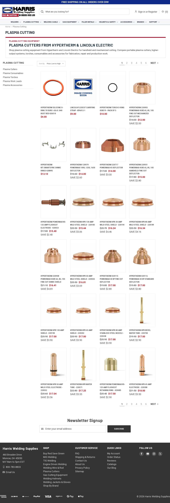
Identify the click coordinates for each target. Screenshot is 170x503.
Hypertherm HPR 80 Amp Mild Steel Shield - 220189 (141, 223)
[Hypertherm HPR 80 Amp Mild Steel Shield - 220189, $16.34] (142, 202)
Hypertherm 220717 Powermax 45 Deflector (111, 166)
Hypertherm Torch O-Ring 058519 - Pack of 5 (112, 109)
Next (153, 63)
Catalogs (111, 464)
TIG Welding (49, 460)
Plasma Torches (10, 77)
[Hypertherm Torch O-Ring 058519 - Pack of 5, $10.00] (112, 88)
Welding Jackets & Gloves (57, 482)
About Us (80, 464)
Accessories (126, 22)
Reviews (111, 460)
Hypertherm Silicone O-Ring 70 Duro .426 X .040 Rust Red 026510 (52, 110)
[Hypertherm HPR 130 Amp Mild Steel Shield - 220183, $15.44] (83, 202)
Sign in (141, 11)
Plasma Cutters (10, 69)
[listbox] (55, 63)
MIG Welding (49, 457)
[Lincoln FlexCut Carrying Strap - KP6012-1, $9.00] (83, 88)
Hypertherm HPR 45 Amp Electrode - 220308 (140, 386)
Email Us (10, 472)
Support (153, 22)
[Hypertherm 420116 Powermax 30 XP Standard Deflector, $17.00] (142, 256)
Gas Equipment (70, 22)
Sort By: (42, 64)
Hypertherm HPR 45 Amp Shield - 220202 (81, 331)
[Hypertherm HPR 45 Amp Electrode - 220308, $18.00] (142, 364)
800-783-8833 (13, 467)
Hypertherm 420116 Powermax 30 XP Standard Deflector (141, 279)
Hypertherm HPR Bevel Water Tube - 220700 (140, 331)
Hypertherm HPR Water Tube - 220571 (81, 386)
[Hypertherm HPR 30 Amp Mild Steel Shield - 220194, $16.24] (112, 202)
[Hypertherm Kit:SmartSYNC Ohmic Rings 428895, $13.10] (53, 145)
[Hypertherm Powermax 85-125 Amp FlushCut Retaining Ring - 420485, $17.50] (112, 364)
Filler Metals (88, 22)
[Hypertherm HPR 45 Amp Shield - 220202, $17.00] (83, 310)
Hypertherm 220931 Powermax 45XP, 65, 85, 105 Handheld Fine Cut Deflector (141, 169)
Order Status (113, 457)
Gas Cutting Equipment (55, 475)
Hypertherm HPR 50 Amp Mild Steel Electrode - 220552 (52, 387)
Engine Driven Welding (55, 464)
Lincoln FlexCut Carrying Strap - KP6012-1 (82, 109)
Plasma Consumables (13, 73)
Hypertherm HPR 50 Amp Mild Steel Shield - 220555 (82, 277)
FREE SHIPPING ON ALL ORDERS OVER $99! (85, 2)
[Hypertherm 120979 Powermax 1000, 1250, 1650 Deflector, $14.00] (83, 145)
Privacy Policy (82, 467)
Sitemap (79, 471)
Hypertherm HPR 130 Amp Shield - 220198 (52, 331)
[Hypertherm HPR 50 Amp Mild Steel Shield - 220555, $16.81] (83, 256)
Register (152, 11)
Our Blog (111, 467)
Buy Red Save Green (53, 453)
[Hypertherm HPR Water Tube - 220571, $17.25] (83, 364)
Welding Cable (51, 22)
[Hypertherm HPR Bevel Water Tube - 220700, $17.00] (142, 310)
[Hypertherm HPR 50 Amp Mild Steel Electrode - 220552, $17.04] (53, 364)
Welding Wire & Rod (53, 467)
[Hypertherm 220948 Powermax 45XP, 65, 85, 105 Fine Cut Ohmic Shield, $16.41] (53, 256)
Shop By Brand (50, 485)
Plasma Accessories (12, 85)
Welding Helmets (52, 478)
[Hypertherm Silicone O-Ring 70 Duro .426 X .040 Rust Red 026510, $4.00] (53, 88)
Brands (140, 22)
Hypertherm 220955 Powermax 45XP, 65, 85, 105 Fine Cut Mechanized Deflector (141, 112)
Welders (14, 22)
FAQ (77, 453)
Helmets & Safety (107, 22)
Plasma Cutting (31, 22)
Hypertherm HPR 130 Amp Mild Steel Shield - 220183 (82, 223)
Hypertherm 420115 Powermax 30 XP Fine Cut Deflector (111, 279)
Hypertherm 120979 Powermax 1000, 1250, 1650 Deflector (82, 168)
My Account (113, 453)
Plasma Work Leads (12, 81)
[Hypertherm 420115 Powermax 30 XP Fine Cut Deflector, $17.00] (112, 256)
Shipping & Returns (85, 457)
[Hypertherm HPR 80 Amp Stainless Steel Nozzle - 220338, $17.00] (112, 310)
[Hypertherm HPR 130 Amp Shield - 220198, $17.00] (53, 310)
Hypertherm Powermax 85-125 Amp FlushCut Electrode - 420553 (53, 225)
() (166, 11)
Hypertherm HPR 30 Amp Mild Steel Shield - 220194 (112, 223)
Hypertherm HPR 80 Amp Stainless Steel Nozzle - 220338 (112, 333)
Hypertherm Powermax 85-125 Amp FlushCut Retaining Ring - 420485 (112, 387)
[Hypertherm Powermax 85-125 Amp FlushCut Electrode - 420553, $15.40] (53, 202)
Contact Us (81, 460)
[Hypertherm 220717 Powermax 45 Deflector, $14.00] (112, 145)
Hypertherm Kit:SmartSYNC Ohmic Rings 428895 (51, 168)
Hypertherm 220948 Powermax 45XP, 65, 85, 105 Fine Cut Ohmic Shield (53, 279)
